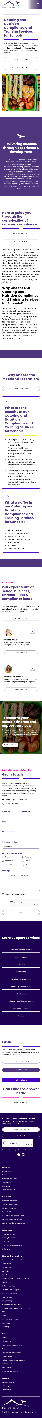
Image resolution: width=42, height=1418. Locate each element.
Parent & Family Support (10, 1290)
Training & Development (11, 1371)
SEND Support (7, 1364)
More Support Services (21, 937)
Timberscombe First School (12, 1219)
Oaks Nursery (6, 1249)
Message (6, 870)
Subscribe (21, 1135)
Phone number (8, 832)
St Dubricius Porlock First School (13, 1216)
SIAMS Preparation (8, 1367)
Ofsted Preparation (9, 1356)
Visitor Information (8, 1190)
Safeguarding (7, 1301)
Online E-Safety (7, 1282)
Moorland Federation (9, 1201)
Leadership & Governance (11, 1353)
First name (6, 812)
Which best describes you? (13, 853)
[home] (12, 4)
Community (6, 1267)
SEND (4, 1312)
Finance (5, 1349)
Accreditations (7, 1171)
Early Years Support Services (12, 1345)
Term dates (6, 1323)
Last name (26, 812)
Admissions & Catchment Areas (13, 1260)
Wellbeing (5, 1327)
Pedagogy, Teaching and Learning (14, 1360)
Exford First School (8, 1212)
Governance (6, 1182)
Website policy (7, 1386)
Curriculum (6, 1271)
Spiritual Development (10, 1319)
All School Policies (8, 1382)
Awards (4, 1175)
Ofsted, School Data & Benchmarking (15, 1278)
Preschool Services (8, 1234)
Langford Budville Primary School (13, 1223)
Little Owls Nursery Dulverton (12, 1245)
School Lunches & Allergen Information (16, 1308)
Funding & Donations (9, 1179)
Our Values (6, 1186)
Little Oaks (5, 1242)
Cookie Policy (7, 1390)
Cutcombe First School (10, 1204)
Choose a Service (9, 842)
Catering (5, 1338)
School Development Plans (11, 1305)
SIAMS (4, 1316)
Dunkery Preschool (8, 1238)
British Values (6, 1264)
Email (4, 822)
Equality (5, 1275)
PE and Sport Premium (10, 1293)
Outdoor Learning (8, 1286)
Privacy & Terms (20, 894)
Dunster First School (9, 1208)
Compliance (6, 1341)
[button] (38, 4)
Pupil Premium (7, 1297)
